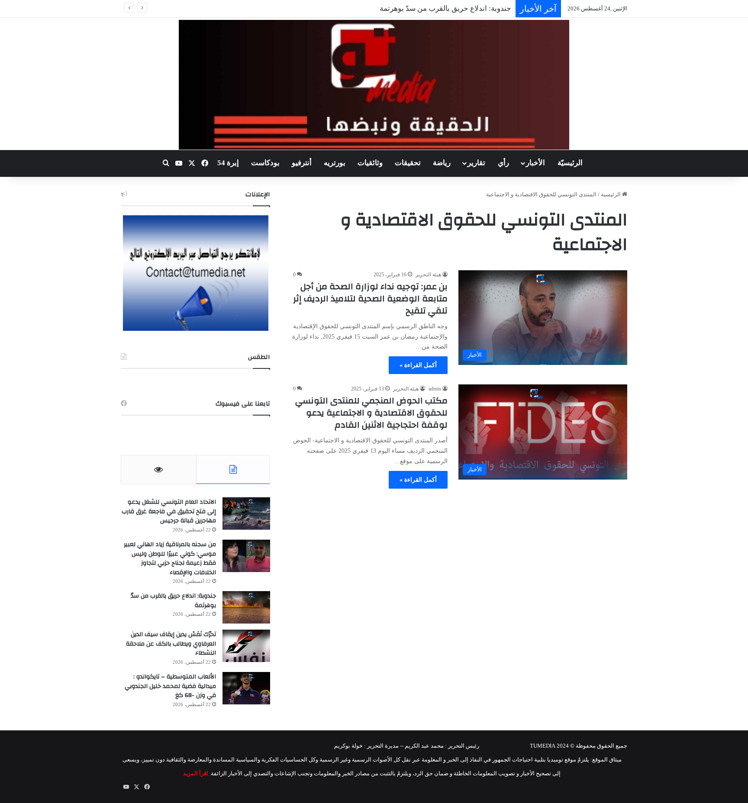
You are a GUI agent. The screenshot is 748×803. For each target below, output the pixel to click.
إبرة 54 (228, 163)
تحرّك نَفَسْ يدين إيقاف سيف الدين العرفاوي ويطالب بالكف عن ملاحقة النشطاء (171, 644)
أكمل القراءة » (418, 365)
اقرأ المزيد (195, 773)
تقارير (476, 163)
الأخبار (535, 163)
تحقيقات (408, 163)
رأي (503, 163)
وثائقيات (370, 163)
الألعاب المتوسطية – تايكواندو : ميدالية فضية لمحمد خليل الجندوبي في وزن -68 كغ (170, 686)
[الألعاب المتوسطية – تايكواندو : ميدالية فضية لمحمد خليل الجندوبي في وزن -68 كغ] (246, 688)
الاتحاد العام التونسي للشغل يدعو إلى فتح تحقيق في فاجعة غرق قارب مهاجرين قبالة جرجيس (169, 511)
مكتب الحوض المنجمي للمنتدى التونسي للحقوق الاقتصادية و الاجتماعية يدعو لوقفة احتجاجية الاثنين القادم (371, 413)
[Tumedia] (374, 85)
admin (435, 389)
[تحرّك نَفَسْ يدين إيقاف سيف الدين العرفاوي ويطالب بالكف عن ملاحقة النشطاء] (246, 646)
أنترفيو (302, 163)
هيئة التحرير (428, 275)
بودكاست (265, 163)
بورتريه (334, 163)
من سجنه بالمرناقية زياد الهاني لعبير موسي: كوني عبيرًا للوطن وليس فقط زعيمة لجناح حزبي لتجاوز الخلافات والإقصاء (170, 558)
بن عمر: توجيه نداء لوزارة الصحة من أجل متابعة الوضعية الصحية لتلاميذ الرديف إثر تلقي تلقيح (370, 298)
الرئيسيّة (570, 163)
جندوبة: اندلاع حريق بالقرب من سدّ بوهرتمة (445, 8)
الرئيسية (611, 194)
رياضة (442, 163)
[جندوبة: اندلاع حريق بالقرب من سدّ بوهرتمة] (246, 607)
